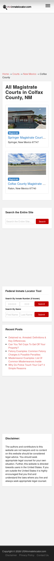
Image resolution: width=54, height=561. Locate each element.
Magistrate (13, 132)
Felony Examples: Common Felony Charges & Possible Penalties (27, 352)
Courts (16, 74)
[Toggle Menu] (47, 5)
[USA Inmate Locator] (17, 8)
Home (5, 74)
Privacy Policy (26, 555)
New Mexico (29, 74)
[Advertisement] (27, 41)
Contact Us (43, 555)
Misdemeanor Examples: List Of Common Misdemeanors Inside (25, 359)
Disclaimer (11, 555)
